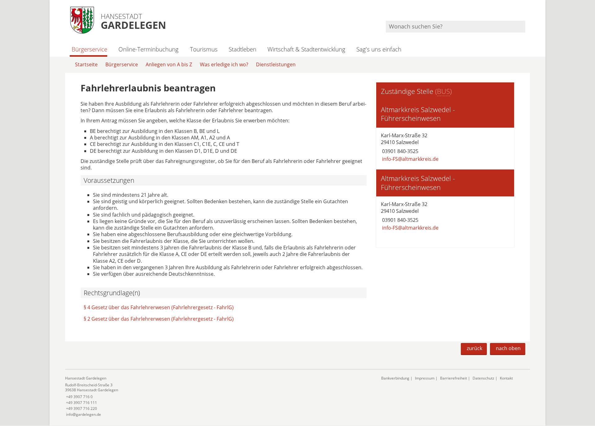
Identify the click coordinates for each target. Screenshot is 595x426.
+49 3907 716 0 (79, 396)
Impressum (424, 378)
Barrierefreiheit (453, 378)
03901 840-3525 (399, 151)
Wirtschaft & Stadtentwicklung (306, 49)
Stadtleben (242, 49)
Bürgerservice (89, 49)
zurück (474, 348)
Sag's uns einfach (378, 49)
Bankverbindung (395, 378)
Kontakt (506, 378)
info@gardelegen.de (83, 414)
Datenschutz (483, 378)
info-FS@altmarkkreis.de (410, 159)
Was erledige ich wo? (224, 64)
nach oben (508, 348)
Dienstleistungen (276, 64)
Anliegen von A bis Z (169, 64)
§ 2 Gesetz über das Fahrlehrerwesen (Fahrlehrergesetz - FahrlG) (159, 318)
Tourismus (203, 49)
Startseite (86, 64)
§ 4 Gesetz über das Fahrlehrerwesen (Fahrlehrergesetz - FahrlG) (159, 307)
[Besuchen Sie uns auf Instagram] (524, 12)
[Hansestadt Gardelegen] (218, 396)
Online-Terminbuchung (148, 49)
